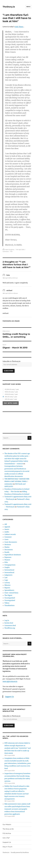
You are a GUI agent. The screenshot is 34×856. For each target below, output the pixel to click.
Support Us (7, 842)
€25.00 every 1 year (11, 399)
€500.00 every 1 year (11, 392)
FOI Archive (7, 833)
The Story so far (8, 829)
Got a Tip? (6, 838)
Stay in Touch (7, 847)
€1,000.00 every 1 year (12, 389)
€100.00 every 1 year (11, 394)
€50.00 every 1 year (11, 396)
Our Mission (7, 824)
